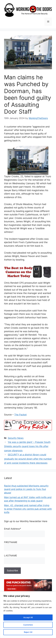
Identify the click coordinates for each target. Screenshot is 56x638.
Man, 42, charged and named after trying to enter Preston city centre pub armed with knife (28, 509)
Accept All (28, 617)
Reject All (28, 632)
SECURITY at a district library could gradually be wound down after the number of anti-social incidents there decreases (28, 458)
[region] (28, 614)
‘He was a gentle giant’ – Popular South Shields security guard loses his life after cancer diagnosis (27, 446)
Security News (16, 438)
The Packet (20, 414)
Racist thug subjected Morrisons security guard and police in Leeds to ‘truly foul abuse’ (26, 489)
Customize (28, 625)
